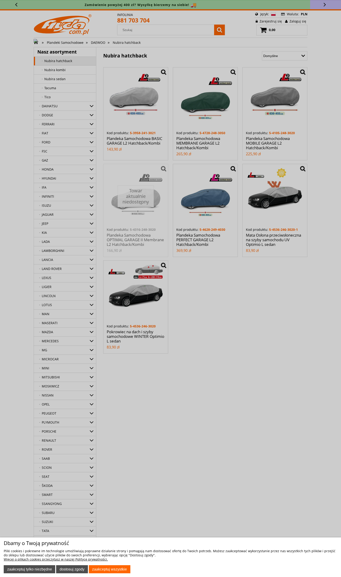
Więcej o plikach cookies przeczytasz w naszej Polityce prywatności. (56, 559)
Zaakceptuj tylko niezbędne (29, 569)
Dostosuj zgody (72, 569)
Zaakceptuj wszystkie (109, 569)
